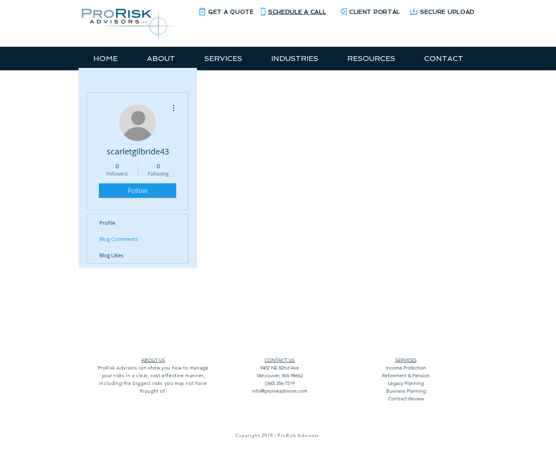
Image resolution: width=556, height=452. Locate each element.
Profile (107, 222)
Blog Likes (111, 255)
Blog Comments (118, 239)
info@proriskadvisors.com (279, 391)
